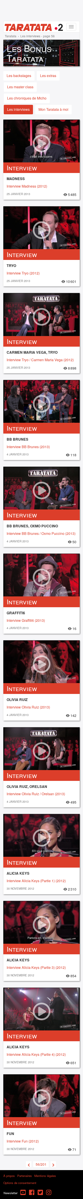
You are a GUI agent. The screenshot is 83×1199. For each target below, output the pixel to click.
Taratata (10, 36)
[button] (41, 1164)
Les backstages (19, 75)
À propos (9, 1176)
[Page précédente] (28, 1164)
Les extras (48, 75)
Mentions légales (45, 1176)
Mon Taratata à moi (53, 109)
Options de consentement (19, 1183)
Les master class (20, 86)
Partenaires (24, 1176)
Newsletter (10, 1193)
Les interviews (18, 109)
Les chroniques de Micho (26, 98)
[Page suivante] (53, 1164)
